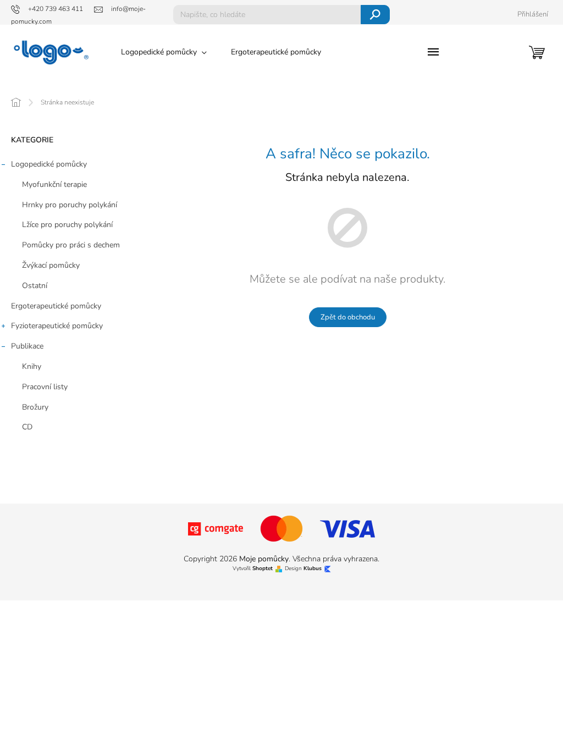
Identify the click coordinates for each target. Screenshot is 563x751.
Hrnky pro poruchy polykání (69, 205)
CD (27, 427)
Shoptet (262, 568)
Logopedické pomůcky (49, 164)
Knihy (31, 366)
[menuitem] (164, 52)
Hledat (375, 14)
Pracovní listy (45, 387)
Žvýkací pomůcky (51, 265)
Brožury (35, 407)
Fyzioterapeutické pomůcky (57, 326)
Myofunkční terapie (54, 184)
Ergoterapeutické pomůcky (56, 306)
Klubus (312, 568)
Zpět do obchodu (348, 317)
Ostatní (34, 285)
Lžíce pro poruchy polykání (67, 224)
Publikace (27, 346)
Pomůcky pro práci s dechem (71, 245)
